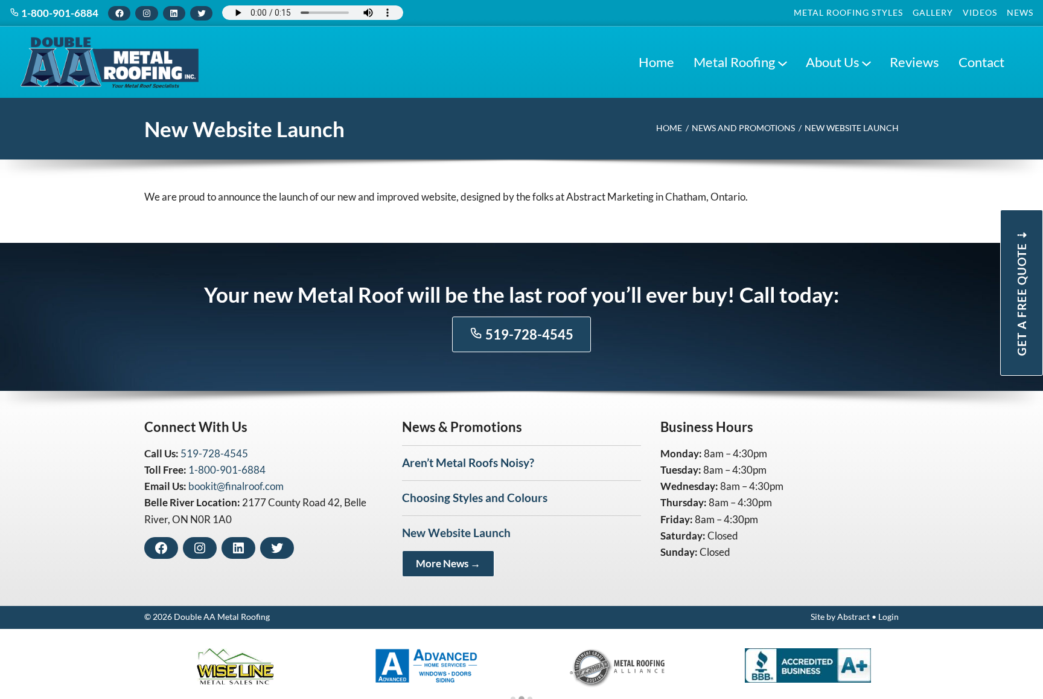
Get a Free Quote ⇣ (1022, 293)
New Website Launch (456, 533)
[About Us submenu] (866, 62)
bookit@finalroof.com (236, 486)
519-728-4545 (528, 335)
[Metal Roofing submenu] (782, 62)
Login (888, 617)
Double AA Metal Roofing (222, 617)
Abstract (853, 617)
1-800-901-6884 (58, 13)
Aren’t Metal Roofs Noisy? (468, 462)
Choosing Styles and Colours (474, 497)
